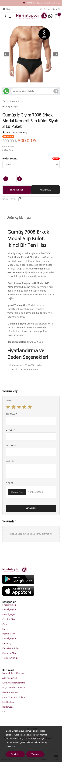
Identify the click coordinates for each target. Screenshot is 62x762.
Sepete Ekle (16, 189)
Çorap (5, 624)
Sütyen (5, 629)
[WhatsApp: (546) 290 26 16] (50, 16)
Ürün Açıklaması (19, 217)
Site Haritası (8, 702)
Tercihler (15, 754)
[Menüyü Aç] (11, 16)
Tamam (35, 754)
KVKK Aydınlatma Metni (13, 682)
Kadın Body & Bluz (11, 648)
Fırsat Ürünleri (9, 604)
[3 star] (19, 407)
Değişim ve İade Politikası (14, 687)
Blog (8, 9)
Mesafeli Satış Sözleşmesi (14, 673)
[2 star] (13, 407)
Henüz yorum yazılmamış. (16, 132)
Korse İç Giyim (9, 638)
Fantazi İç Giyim (9, 653)
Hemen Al (45, 189)
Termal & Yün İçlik (10, 657)
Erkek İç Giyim (16, 100)
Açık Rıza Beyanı (9, 677)
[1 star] (8, 407)
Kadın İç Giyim (9, 609)
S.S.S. (4, 711)
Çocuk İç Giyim (9, 619)
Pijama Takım (8, 633)
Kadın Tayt (7, 643)
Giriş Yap (47, 9)
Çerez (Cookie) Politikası (13, 697)
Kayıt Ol (56, 9)
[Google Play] (18, 579)
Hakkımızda (8, 706)
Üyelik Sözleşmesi (10, 692)
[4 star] (24, 407)
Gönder (31, 508)
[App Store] (18, 590)
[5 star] (29, 407)
